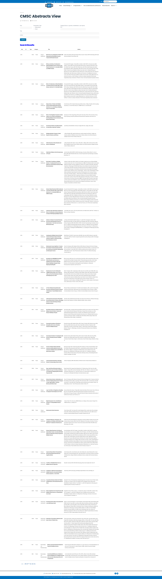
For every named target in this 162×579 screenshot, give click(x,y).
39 (27, 563)
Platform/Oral (37, 27)
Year (21, 25)
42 (32, 563)
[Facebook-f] (115, 573)
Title (21, 31)
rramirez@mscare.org (25, 20)
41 (30, 563)
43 (34, 563)
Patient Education (106, 5)
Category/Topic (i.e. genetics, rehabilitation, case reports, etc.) (72, 26)
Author (21, 35)
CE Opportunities (77, 5)
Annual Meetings (66, 5)
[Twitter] (102, 1)
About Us (113, 5)
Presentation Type (37, 25)
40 (28, 563)
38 (25, 563)
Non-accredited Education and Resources (92, 5)
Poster (36, 29)
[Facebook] (100, 1)
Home (60, 5)
